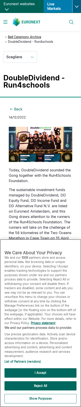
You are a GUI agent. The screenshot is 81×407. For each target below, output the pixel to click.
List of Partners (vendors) (22, 361)
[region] (40, 323)
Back (18, 109)
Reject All (40, 386)
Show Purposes (40, 398)
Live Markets (54, 6)
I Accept (40, 373)
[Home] (26, 22)
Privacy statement (43, 323)
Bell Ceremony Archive (24, 37)
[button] (76, 6)
